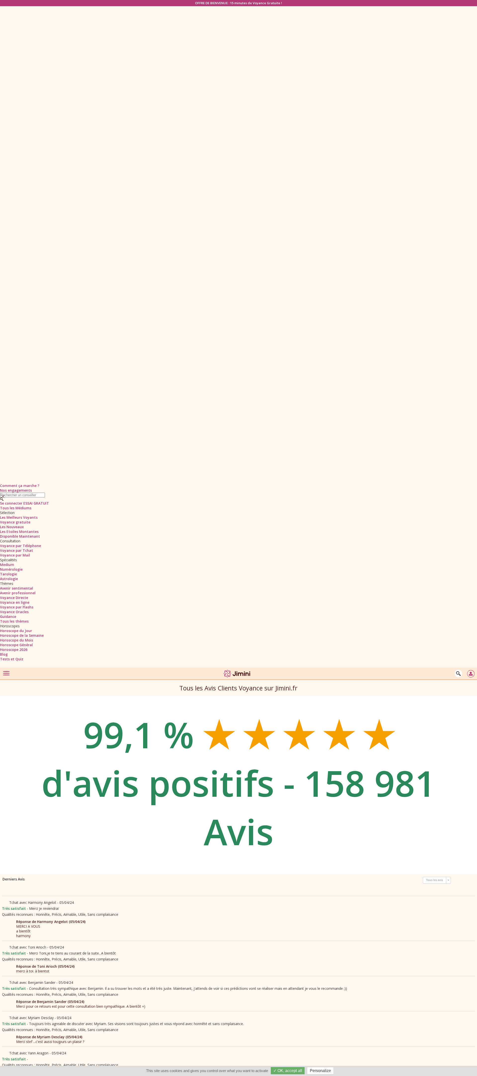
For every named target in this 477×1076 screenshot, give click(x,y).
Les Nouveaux (12, 526)
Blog (4, 654)
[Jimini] (237, 678)
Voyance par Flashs (16, 607)
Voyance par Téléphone (20, 545)
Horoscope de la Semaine (22, 635)
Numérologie (11, 569)
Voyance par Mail (15, 555)
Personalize (320, 1071)
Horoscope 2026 (13, 649)
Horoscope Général (16, 644)
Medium (7, 564)
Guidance (8, 616)
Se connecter (11, 503)
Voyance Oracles (14, 611)
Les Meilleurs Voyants (19, 517)
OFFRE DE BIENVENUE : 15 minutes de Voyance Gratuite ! (238, 3)
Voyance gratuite (15, 522)
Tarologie (8, 574)
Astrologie (9, 578)
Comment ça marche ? (19, 485)
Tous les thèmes (14, 621)
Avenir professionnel (18, 593)
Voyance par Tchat (16, 550)
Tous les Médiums (15, 508)
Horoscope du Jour (16, 630)
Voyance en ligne (14, 602)
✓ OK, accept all (287, 1071)
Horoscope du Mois (16, 640)
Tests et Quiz (11, 659)
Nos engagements (16, 490)
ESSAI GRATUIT (36, 503)
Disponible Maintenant (20, 536)
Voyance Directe (14, 597)
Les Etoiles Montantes (19, 531)
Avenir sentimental (16, 588)
